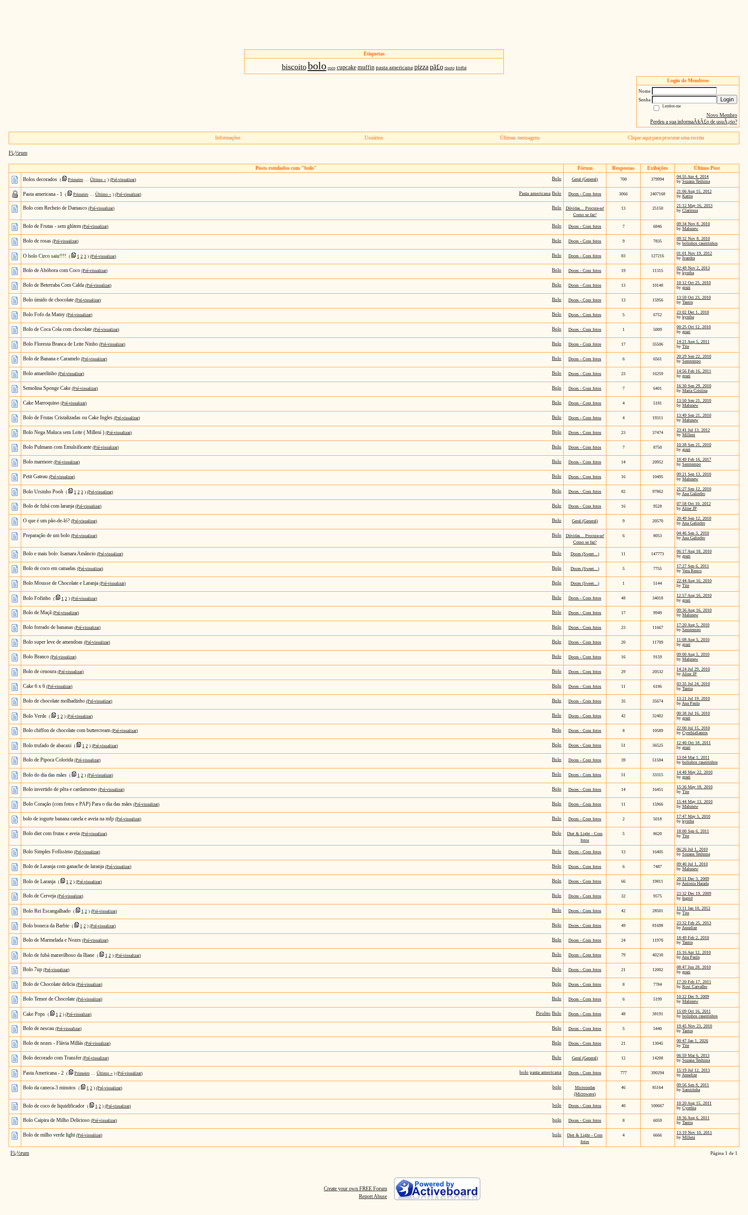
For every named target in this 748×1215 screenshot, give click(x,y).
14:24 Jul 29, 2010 (693, 669)
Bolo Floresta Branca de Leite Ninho (60, 344)
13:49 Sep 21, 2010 (694, 415)
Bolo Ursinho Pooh (43, 492)
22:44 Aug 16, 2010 (694, 580)
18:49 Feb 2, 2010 (693, 937)
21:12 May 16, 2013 (695, 205)
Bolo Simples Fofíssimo (48, 852)
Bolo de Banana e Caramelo (51, 359)
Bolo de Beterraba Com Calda (53, 285)
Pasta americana (535, 193)
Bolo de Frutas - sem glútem (52, 226)
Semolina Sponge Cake (47, 388)
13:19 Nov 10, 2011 (694, 1132)
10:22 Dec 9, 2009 (693, 996)
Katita (687, 196)
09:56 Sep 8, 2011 (693, 1084)
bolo (524, 1072)
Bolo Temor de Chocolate (49, 999)
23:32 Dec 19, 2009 (694, 893)
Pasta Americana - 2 (43, 1073)
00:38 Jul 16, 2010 (693, 713)
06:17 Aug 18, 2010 (694, 551)
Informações (228, 138)
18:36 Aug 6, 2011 (693, 1117)
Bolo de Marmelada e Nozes (52, 940)
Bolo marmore (37, 462)
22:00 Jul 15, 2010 (693, 728)
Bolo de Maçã (37, 612)
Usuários (373, 138)
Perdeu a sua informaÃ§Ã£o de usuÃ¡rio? (693, 122)
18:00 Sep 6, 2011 (693, 831)
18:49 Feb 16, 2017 (694, 459)
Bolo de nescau (38, 1028)
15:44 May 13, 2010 (695, 801)
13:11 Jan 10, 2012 (693, 908)
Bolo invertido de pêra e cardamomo (60, 789)
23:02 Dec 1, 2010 (693, 312)
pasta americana (545, 1072)
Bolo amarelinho (40, 373)
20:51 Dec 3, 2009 (693, 878)
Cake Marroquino (41, 403)
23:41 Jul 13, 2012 (693, 430)
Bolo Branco (36, 657)
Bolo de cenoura (39, 671)
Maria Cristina (694, 390)
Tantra (687, 302)
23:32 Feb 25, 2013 (694, 922)
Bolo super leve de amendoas (53, 642)
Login (727, 99)
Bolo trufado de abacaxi (47, 745)
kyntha (688, 272)
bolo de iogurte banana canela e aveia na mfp (68, 819)
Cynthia (689, 1107)
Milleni (688, 434)
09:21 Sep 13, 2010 (694, 474)
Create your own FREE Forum (355, 1189)
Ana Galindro (693, 493)
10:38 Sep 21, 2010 (694, 444)
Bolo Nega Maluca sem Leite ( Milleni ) (63, 432)
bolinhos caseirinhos (700, 243)
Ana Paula (691, 703)
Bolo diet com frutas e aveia (51, 833)
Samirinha (691, 1089)
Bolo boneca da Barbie (46, 926)
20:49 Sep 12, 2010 (694, 518)
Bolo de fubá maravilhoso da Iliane (58, 955)
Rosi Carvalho (694, 986)
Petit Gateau (35, 476)
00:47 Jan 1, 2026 (692, 1040)
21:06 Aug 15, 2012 (694, 191)
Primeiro (75, 179)
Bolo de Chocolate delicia (49, 984)
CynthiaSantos (695, 732)
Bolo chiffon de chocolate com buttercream (66, 730)
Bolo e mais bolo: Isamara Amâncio (59, 554)
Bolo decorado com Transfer (52, 1058)
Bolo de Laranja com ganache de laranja (63, 866)
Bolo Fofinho (37, 598)
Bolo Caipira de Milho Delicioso (56, 1120)
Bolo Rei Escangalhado (47, 911)
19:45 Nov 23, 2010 (694, 1026)
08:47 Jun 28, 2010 (694, 967)
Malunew (690, 228)
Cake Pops (34, 1014)
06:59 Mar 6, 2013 (693, 1055)
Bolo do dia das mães (45, 775)
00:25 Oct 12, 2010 (694, 326)
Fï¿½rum (18, 153)
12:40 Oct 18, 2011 (694, 742)
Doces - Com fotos (584, 193)
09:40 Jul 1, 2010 (692, 864)
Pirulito (543, 1013)
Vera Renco (692, 570)
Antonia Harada (695, 883)
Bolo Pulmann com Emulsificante (57, 447)
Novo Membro (721, 115)
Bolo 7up (32, 969)
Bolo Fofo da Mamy (44, 314)
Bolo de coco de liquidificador (53, 1106)
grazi (686, 287)
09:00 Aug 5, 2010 (693, 654)
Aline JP (689, 508)
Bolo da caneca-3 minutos (49, 1088)
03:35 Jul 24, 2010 (693, 683)
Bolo (556, 178)
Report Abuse (373, 1196)
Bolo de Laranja (39, 881)
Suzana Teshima (696, 181)
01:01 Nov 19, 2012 (694, 253)
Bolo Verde (34, 716)
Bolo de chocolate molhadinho (54, 701)
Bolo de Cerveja (39, 896)
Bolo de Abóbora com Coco (51, 270)
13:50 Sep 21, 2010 (694, 400)
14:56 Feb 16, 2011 (694, 371)
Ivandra (688, 258)
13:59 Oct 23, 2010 (694, 297)
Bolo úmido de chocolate (48, 300)
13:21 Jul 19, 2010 (693, 698)
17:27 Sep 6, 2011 (693, 566)
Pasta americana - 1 (42, 194)
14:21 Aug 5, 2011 (693, 341)
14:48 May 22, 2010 (695, 772)
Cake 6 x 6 (34, 686)
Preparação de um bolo (46, 535)
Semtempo (691, 361)
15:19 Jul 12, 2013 (693, 1070)
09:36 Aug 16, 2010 (694, 610)
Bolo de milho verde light (49, 1135)
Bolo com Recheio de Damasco (55, 208)
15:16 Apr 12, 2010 (694, 952)
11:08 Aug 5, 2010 (693, 639)
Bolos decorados (40, 179)
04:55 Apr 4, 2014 (693, 176)
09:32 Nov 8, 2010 (693, 238)
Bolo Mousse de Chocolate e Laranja (60, 583)
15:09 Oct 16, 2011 (694, 1011)
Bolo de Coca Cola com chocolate (57, 329)
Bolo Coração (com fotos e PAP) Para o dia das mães (77, 804)
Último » (98, 179)
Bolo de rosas (37, 241)
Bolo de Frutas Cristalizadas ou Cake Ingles (68, 418)
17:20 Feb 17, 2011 (694, 981)
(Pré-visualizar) (123, 179)
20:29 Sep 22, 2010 (694, 356)
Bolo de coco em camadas (49, 568)
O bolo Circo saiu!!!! (44, 256)
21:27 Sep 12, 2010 (694, 488)
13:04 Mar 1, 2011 (693, 757)
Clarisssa (690, 210)
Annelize (689, 927)
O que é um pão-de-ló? (46, 521)
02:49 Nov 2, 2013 (693, 268)
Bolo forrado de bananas (48, 627)
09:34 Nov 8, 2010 (693, 223)
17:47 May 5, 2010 (693, 816)
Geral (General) (585, 179)
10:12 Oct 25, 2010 (694, 282)
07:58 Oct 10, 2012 (694, 503)
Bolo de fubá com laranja (48, 506)
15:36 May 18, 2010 (695, 786)
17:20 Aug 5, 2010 (693, 624)
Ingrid (687, 898)
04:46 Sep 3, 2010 (693, 533)
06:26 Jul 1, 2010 (692, 849)
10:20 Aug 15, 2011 (694, 1103)
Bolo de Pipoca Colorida (48, 760)
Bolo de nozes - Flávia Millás (53, 1043)
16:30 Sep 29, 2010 (694, 385)
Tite (685, 346)
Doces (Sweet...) (585, 553)
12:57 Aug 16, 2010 (694, 595)
